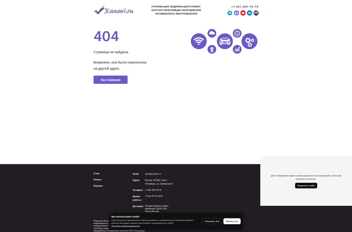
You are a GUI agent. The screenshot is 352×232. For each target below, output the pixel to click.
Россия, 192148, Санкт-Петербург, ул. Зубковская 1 (159, 182)
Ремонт (98, 179)
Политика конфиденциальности (125, 226)
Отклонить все (212, 221)
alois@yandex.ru (153, 173)
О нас (97, 173)
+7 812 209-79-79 (244, 6)
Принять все (232, 221)
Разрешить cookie (306, 185)
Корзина (98, 185)
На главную (110, 80)
